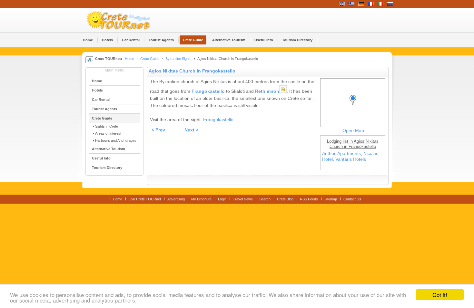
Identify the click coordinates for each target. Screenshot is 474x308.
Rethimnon (267, 91)
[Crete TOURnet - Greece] (125, 20)
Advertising (176, 199)
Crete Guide (149, 59)
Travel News (243, 199)
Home (129, 59)
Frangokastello (208, 91)
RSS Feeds (309, 199)
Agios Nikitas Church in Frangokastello (192, 71)
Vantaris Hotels (350, 159)
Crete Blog (285, 199)
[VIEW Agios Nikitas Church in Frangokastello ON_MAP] (354, 105)
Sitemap (330, 199)
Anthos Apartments (341, 153)
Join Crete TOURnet (145, 199)
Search (265, 199)
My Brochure (201, 199)
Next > (191, 130)
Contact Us (352, 199)
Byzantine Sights (178, 59)
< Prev (158, 130)
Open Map (353, 130)
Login (222, 199)
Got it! (439, 295)
